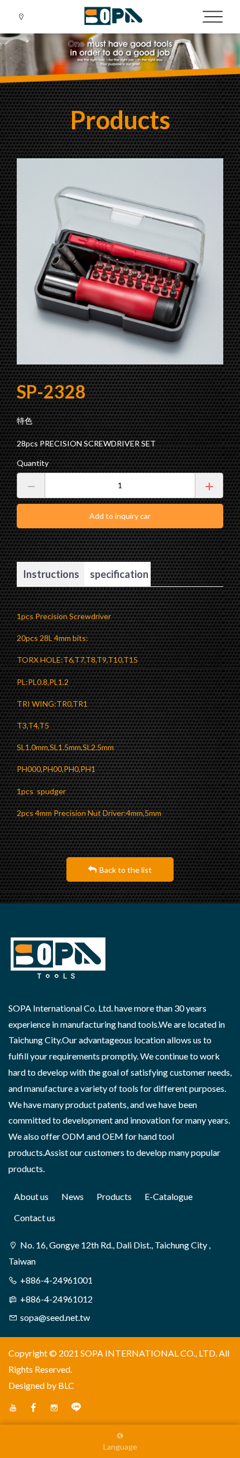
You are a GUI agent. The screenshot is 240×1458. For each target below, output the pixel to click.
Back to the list (125, 869)
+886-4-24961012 (56, 1299)
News (72, 1196)
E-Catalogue (169, 1196)
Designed (26, 1385)
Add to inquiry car (120, 516)
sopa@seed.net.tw (55, 1317)
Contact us (34, 1217)
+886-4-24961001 (56, 1280)
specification (119, 574)
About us (31, 1196)
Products (114, 1196)
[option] (120, 261)
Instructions (51, 574)
